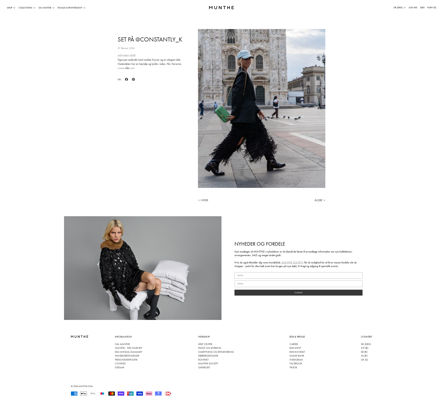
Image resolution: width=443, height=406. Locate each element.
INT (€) (364, 348)
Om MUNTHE (122, 344)
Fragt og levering (209, 348)
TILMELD (299, 292)
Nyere (204, 200)
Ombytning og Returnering (216, 352)
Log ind (413, 7)
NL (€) (364, 355)
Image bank (297, 355)
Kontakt (203, 359)
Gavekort (204, 367)
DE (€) (364, 352)
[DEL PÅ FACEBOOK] (126, 79)
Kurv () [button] (431, 7)
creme (121, 68)
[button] (422, 7)
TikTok (293, 367)
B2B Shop (295, 348)
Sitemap (119, 367)
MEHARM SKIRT (127, 55)
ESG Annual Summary (128, 352)
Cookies (120, 363)
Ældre (319, 200)
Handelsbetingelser (127, 355)
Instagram (296, 359)
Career (294, 344)
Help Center (205, 344)
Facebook (296, 363)
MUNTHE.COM (86, 386)
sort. (132, 68)
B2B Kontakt (297, 352)
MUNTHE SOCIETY (292, 262)
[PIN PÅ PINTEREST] (133, 79)
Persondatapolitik (126, 359)
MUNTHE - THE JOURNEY (128, 348)
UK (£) (364, 359)
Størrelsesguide (208, 355)
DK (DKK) (366, 344)
